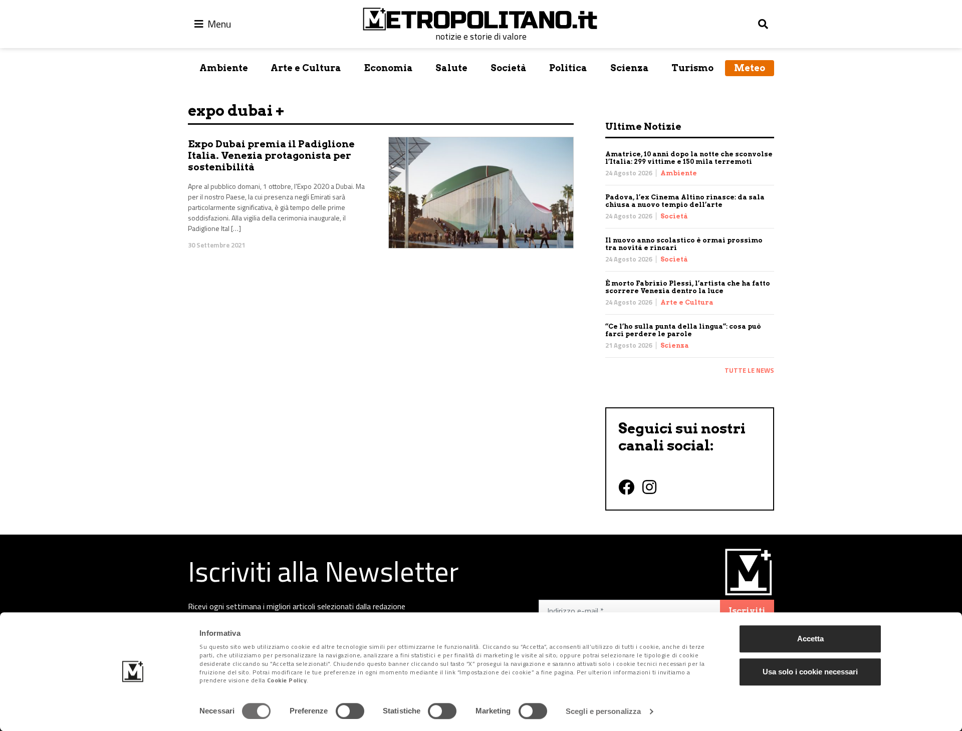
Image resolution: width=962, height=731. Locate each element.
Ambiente (223, 68)
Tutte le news (749, 370)
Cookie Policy (287, 680)
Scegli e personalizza (603, 711)
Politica (568, 68)
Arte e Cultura (306, 68)
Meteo (749, 68)
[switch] (350, 711)
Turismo (692, 68)
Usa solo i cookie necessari (810, 671)
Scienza (629, 68)
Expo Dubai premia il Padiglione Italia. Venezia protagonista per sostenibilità (271, 155)
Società (509, 68)
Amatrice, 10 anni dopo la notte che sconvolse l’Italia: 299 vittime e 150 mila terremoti (689, 157)
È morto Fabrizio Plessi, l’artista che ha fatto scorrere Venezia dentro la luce (687, 287)
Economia (388, 68)
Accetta (810, 638)
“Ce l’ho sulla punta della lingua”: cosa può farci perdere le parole (683, 330)
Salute (451, 68)
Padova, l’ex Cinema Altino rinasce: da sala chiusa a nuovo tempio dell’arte (685, 200)
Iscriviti (747, 611)
